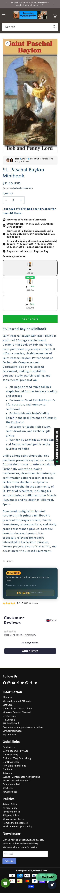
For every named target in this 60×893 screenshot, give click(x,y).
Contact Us (9, 747)
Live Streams (9, 716)
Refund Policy (10, 804)
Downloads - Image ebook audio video (23, 727)
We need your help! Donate (17, 701)
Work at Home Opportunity (17, 827)
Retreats (7, 773)
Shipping (7, 188)
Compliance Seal (11, 784)
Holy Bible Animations (14, 766)
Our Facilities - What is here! (17, 709)
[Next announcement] (54, 4)
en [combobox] (51, 620)
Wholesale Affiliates (13, 819)
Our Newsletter (11, 762)
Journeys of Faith (40, 870)
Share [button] (9, 561)
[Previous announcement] (6, 4)
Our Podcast (9, 770)
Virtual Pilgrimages (12, 731)
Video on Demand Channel (17, 712)
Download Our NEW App (15, 751)
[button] (30, 642)
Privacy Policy (10, 808)
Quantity (8, 193)
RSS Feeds (8, 788)
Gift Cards (8, 705)
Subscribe (9, 861)
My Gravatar (9, 735)
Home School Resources (15, 823)
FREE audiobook (11, 724)
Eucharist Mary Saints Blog (17, 758)
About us (7, 698)
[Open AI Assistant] (52, 885)
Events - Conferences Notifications (21, 777)
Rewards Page (10, 792)
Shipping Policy (11, 816)
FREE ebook (9, 720)
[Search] (54, 27)
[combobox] (30, 27)
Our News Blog (10, 755)
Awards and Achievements (17, 781)
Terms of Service (11, 812)
